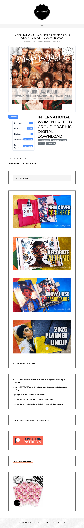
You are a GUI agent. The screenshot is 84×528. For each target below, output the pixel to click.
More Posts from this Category (24, 363)
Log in (63, 523)
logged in (20, 163)
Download (13, 116)
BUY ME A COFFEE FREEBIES (23, 461)
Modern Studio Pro (35, 523)
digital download (44, 140)
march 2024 (51, 143)
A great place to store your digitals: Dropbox (29, 394)
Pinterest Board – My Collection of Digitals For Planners (33, 399)
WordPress (58, 523)
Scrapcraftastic (42, 12)
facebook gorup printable (59, 140)
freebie (41, 143)
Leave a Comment (53, 41)
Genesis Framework (48, 523)
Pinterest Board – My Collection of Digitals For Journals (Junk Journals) (38, 404)
